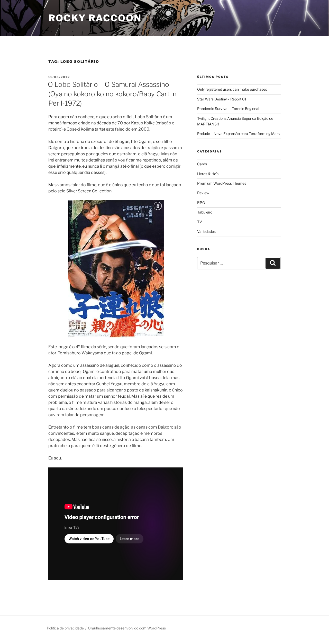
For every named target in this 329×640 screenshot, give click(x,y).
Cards (202, 164)
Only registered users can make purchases (232, 89)
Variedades (206, 231)
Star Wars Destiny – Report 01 (221, 99)
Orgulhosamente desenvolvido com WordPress (127, 628)
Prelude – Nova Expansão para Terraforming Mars (238, 133)
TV (199, 222)
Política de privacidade (65, 628)
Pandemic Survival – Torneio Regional (228, 108)
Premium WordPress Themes (221, 183)
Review (203, 193)
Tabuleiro (204, 212)
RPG (201, 202)
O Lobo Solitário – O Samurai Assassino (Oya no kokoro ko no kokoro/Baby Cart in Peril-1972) (112, 93)
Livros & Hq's (207, 174)
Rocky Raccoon (94, 18)
